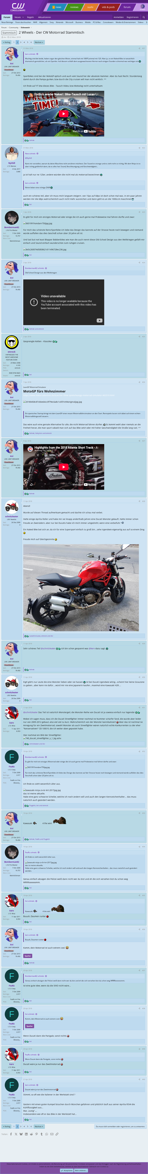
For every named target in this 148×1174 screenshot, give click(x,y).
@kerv (92, 648)
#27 (143, 441)
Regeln (30, 17)
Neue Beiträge (7, 22)
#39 (143, 1049)
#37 (143, 970)
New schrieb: (30, 153)
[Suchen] (144, 17)
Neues (18, 17)
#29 (143, 643)
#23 (143, 212)
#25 (143, 336)
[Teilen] (139, 48)
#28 (143, 501)
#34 (143, 847)
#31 (143, 707)
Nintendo (59, 22)
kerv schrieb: (30, 54)
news (58, 7)
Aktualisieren (44, 17)
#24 (143, 262)
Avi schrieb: (29, 901)
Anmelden (142, 9)
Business (79, 22)
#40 (143, 1079)
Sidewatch (142, 22)
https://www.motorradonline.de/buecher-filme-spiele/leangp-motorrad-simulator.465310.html (68, 395)
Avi (5, 37)
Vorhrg (7, 42)
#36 (143, 929)
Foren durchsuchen (23, 22)
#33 (143, 813)
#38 (143, 1008)
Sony (52, 22)
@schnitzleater (48, 648)
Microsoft (69, 22)
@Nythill (28, 158)
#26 (143, 382)
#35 (143, 895)
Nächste (38, 42)
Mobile (88, 22)
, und (40, 433)
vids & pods (108, 7)
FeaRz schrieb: (31, 852)
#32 (143, 751)
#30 (143, 677)
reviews (74, 7)
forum (127, 7)
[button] (23, 17)
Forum (7, 17)
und (36, 329)
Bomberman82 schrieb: (34, 268)
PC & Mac (97, 22)
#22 (143, 148)
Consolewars (108, 22)
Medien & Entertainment (126, 22)
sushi (90, 7)
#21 (143, 48)
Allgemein (43, 22)
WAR (35, 22)
